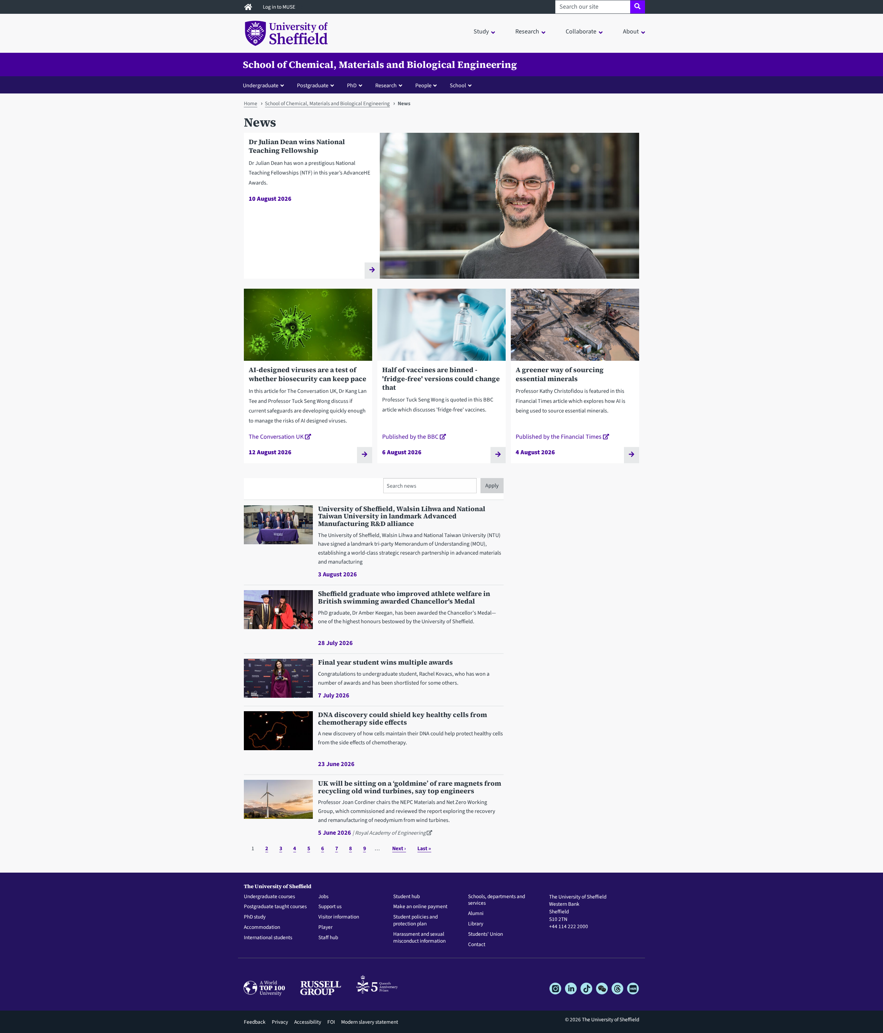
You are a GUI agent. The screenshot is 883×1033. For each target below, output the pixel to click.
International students (268, 937)
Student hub (406, 896)
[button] (265, 85)
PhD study (255, 917)
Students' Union (485, 934)
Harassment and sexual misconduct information (419, 938)
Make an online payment (420, 906)
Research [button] (527, 31)
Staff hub (328, 937)
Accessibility (307, 1022)
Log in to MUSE (279, 7)
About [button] (631, 31)
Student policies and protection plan (415, 920)
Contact (476, 944)
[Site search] (637, 6)
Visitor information (338, 917)
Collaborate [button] (581, 31)
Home (250, 103)
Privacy (280, 1022)
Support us (329, 906)
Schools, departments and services (496, 900)
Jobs (323, 896)
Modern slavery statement (369, 1022)
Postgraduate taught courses (275, 906)
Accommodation (262, 927)
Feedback (255, 1022)
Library (475, 924)
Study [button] (481, 31)
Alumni (476, 913)
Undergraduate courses (269, 896)
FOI (331, 1022)
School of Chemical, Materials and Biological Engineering (380, 64)
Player (325, 927)
